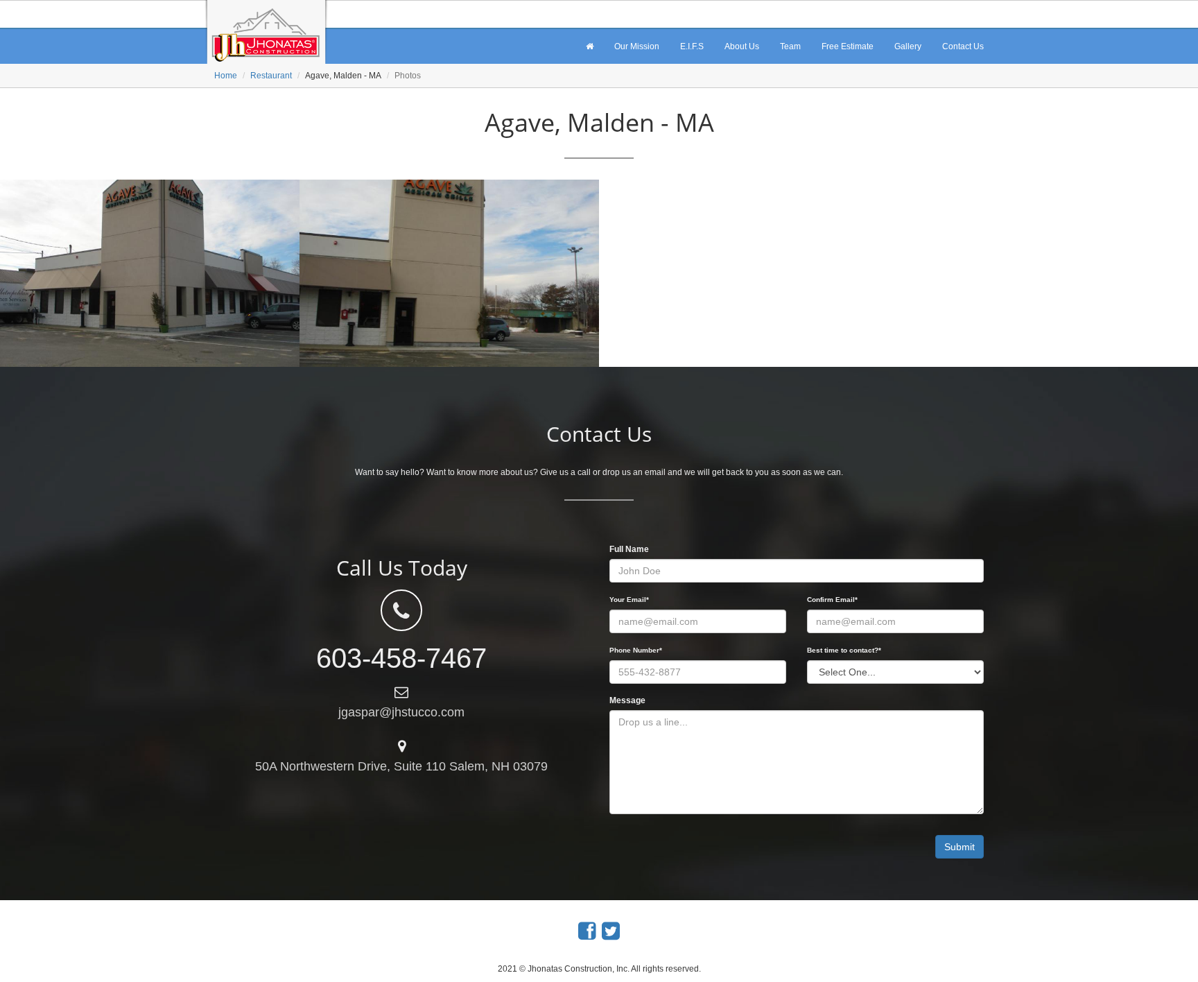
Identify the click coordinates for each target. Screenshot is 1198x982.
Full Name (629, 549)
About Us (741, 46)
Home (225, 75)
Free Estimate (848, 46)
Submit (959, 846)
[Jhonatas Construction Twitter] (611, 931)
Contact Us (963, 46)
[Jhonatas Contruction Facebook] (587, 931)
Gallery (907, 46)
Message (627, 700)
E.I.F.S (692, 46)
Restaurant (271, 75)
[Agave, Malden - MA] (150, 273)
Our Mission (636, 46)
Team (790, 46)
